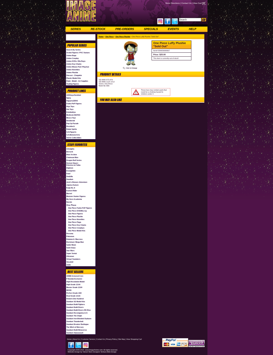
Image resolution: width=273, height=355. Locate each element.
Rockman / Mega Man (75, 242)
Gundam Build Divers (75, 307)
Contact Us (186, 3)
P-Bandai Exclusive (74, 279)
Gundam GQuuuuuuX (74, 333)
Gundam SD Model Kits (75, 302)
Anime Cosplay (72, 58)
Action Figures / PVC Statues (78, 53)
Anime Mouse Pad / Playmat (77, 67)
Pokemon (70, 236)
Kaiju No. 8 (70, 188)
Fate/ (68, 174)
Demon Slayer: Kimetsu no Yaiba (73, 164)
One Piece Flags (74, 222)
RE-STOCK (98, 29)
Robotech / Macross (74, 239)
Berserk (69, 152)
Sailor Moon (71, 245)
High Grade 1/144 (73, 285)
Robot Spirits (71, 129)
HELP (192, 29)
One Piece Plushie (75, 217)
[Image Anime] (81, 22)
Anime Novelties (73, 70)
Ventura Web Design (108, 352)
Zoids (68, 265)
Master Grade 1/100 (74, 287)
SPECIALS (151, 29)
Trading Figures (72, 84)
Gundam (69, 179)
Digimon (69, 168)
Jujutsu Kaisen (72, 185)
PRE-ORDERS (124, 29)
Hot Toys (70, 109)
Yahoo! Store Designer (91, 352)
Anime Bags (71, 56)
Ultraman (70, 256)
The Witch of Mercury (75, 327)
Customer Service (88, 339)
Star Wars (70, 251)
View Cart (197, 3)
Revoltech (70, 126)
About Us (76, 339)
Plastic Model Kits (73, 78)
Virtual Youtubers (73, 259)
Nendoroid (70, 121)
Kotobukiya (71, 112)
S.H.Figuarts (71, 132)
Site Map (121, 339)
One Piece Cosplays (76, 228)
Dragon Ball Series (74, 160)
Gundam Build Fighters (75, 304)
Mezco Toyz (71, 118)
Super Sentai (71, 253)
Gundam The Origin (74, 316)
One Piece (71, 205)
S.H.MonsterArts (73, 135)
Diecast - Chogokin (74, 75)
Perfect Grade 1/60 (74, 293)
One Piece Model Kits (76, 231)
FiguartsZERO (72, 101)
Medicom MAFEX (73, 115)
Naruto (69, 202)
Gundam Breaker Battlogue (77, 324)
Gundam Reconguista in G (76, 313)
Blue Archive (71, 155)
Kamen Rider (71, 191)
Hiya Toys (70, 106)
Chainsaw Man (72, 157)
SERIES (76, 29)
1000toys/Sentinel (73, 95)
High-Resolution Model (75, 282)
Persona (69, 234)
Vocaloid (69, 262)
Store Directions (172, 3)
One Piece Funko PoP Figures (80, 208)
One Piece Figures (75, 214)
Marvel (69, 194)
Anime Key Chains (73, 64)
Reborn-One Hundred (75, 299)
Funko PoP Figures (74, 104)
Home (101, 37)
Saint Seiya (71, 248)
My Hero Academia (74, 199)
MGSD (69, 290)
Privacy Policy (111, 339)
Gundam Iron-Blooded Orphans (78, 319)
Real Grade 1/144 (73, 296)
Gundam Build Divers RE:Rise (78, 310)
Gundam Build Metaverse (76, 330)
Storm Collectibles (73, 138)
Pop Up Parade (72, 124)
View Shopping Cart (134, 339)
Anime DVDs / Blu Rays (75, 61)
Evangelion (70, 171)
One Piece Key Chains (77, 225)
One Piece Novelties (76, 219)
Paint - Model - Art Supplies (77, 81)
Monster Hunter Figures (76, 196)
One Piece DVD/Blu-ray (77, 211)
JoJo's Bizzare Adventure (76, 182)
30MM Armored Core (74, 276)
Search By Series (73, 50)
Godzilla (69, 176)
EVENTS (173, 29)
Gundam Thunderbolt (74, 321)
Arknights (70, 149)
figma (68, 98)
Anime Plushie (72, 73)
